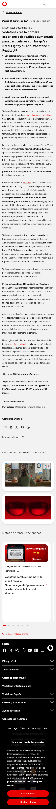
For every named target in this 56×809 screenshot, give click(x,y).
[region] (28, 770)
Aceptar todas (28, 793)
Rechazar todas (28, 802)
